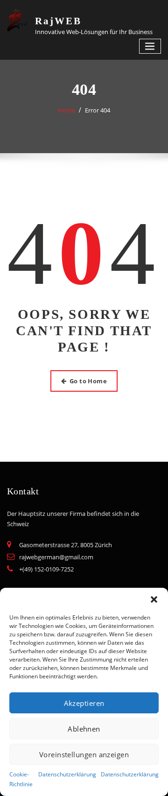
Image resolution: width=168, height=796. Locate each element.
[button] (154, 599)
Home (66, 110)
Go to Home (88, 381)
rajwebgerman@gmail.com (56, 557)
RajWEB (58, 20)
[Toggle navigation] (150, 46)
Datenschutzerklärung (67, 774)
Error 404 (97, 110)
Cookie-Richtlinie (21, 779)
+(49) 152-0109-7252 (46, 569)
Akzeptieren (84, 703)
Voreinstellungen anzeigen (84, 754)
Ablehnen (84, 728)
